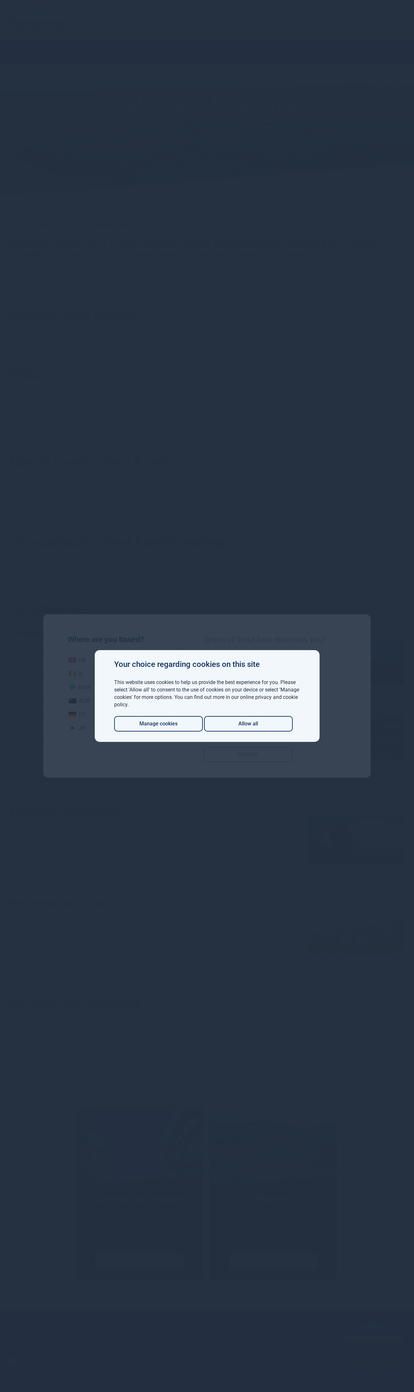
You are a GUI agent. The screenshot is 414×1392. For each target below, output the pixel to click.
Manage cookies (158, 724)
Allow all (248, 724)
